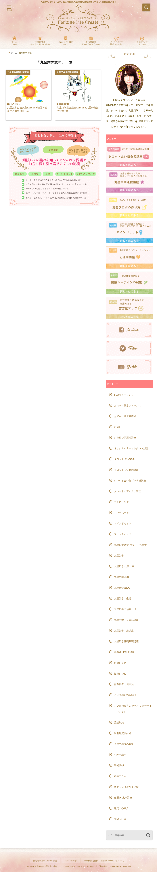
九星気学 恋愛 (121, 576)
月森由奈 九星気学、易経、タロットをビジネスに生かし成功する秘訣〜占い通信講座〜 (72, 866)
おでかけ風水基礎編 (125, 416)
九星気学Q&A (122, 587)
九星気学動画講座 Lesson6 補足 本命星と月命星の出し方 (27, 109)
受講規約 (119, 722)
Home (14, 42)
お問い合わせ (71, 860)
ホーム (14, 53)
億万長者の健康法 (124, 684)
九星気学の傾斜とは (125, 609)
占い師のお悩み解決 (125, 694)
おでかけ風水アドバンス (127, 405)
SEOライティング (124, 394)
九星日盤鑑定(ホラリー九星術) (130, 544)
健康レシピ (120, 662)
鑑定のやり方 (121, 808)
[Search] (148, 835)
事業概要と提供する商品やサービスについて (104, 860)
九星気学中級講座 (124, 630)
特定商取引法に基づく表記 (45, 860)
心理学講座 (120, 754)
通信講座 (91, 42)
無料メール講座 (116, 42)
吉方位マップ (142, 42)
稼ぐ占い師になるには (126, 786)
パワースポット (122, 512)
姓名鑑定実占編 (122, 733)
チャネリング (121, 501)
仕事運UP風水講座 (124, 652)
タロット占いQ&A (124, 459)
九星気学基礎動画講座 (126, 641)
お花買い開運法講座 (125, 437)
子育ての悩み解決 (124, 743)
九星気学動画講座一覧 (40, 42)
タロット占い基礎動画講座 (65, 42)
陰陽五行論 (120, 818)
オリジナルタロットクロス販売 (131, 448)
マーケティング (122, 534)
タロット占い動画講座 (126, 469)
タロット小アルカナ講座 (127, 491)
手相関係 (119, 765)
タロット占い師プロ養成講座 (130, 480)
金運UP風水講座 (123, 797)
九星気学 (119, 555)
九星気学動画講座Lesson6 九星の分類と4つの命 (78, 109)
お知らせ (119, 426)
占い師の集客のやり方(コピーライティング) (133, 708)
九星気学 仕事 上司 (124, 566)
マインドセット (122, 523)
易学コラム (120, 776)
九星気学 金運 (122, 598)
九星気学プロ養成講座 (126, 619)
